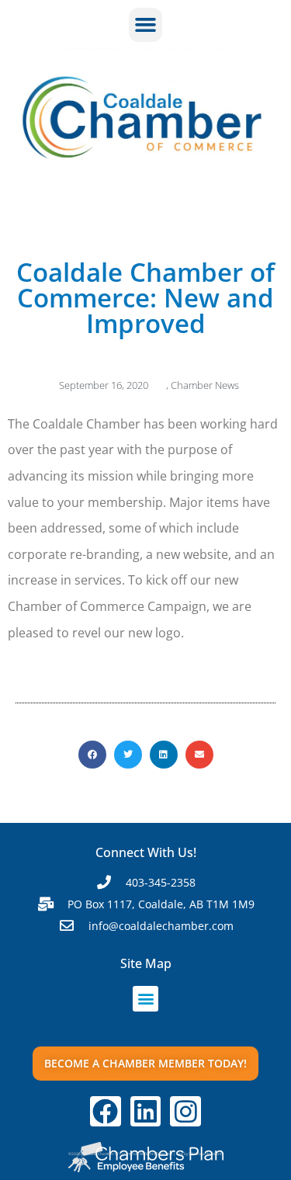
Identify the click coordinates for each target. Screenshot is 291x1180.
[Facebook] (105, 1111)
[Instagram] (185, 1111)
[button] (146, 25)
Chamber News (205, 385)
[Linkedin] (145, 1111)
